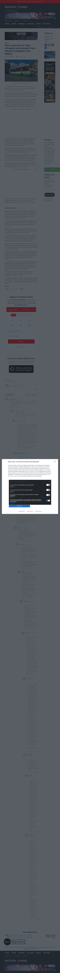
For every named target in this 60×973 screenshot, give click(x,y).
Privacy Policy (38, 511)
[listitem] (30, 481)
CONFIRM (19, 506)
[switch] (48, 485)
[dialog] (30, 486)
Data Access (30, 511)
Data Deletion (22, 511)
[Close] (55, 461)
